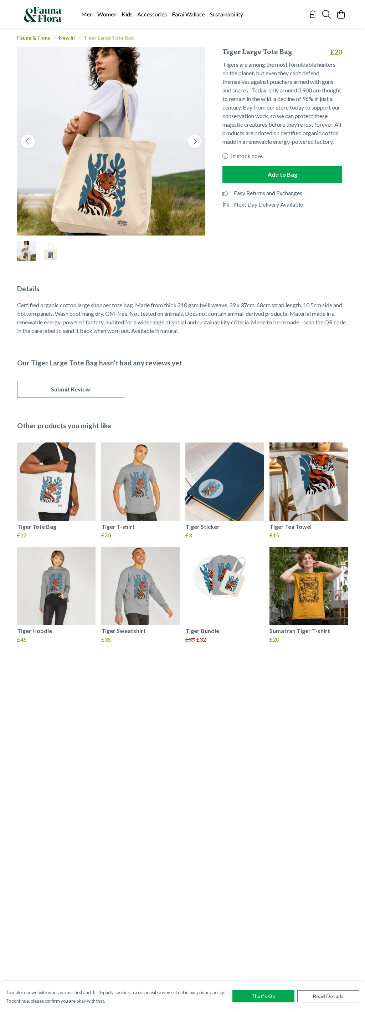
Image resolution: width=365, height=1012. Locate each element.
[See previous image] (28, 141)
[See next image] (194, 141)
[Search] (326, 14)
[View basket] (341, 14)
